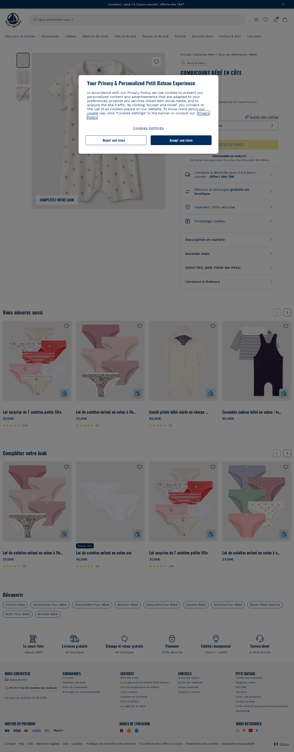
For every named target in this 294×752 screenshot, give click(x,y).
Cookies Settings (148, 128)
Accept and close (181, 140)
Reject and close (114, 140)
